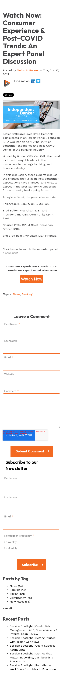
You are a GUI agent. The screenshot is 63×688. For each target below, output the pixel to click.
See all (7, 608)
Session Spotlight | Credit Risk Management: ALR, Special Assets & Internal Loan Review (34, 630)
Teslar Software (27, 70)
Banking (27, 294)
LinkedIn (33, 81)
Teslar (17, 593)
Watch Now (31, 279)
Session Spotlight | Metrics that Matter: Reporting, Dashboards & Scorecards (31, 657)
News (16, 294)
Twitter (38, 81)
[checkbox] (31, 545)
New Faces (20, 601)
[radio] (31, 542)
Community (21, 597)
